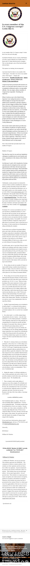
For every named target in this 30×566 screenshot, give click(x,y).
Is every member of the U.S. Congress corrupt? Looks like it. (13, 531)
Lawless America (8, 3)
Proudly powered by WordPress (15, 564)
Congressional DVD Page (10, 197)
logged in (11, 538)
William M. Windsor (8, 457)
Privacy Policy (5, 564)
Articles (23, 530)
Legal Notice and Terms (8, 498)
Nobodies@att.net (15, 452)
